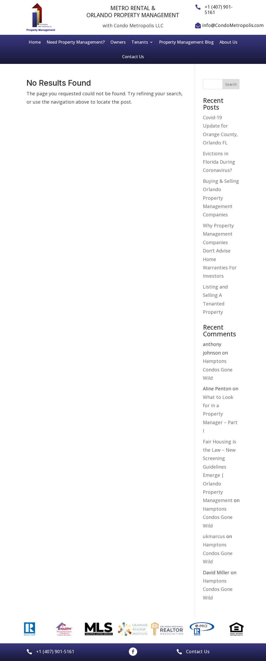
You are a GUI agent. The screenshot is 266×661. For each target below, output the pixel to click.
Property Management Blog (186, 42)
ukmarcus (214, 536)
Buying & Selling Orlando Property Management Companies (221, 198)
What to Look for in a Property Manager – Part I (220, 414)
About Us (228, 42)
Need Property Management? (75, 42)
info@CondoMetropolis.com (233, 25)
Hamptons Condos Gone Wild (217, 369)
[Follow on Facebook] (133, 651)
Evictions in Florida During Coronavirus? (219, 161)
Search (231, 84)
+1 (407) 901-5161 (55, 651)
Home (35, 42)
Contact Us (133, 56)
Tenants (139, 42)
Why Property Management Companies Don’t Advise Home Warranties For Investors (220, 250)
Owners (118, 42)
